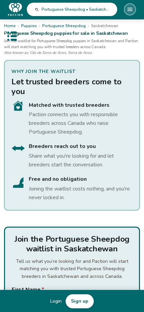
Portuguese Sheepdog (64, 25)
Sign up (79, 301)
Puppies (29, 25)
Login (56, 301)
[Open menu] (130, 9)
